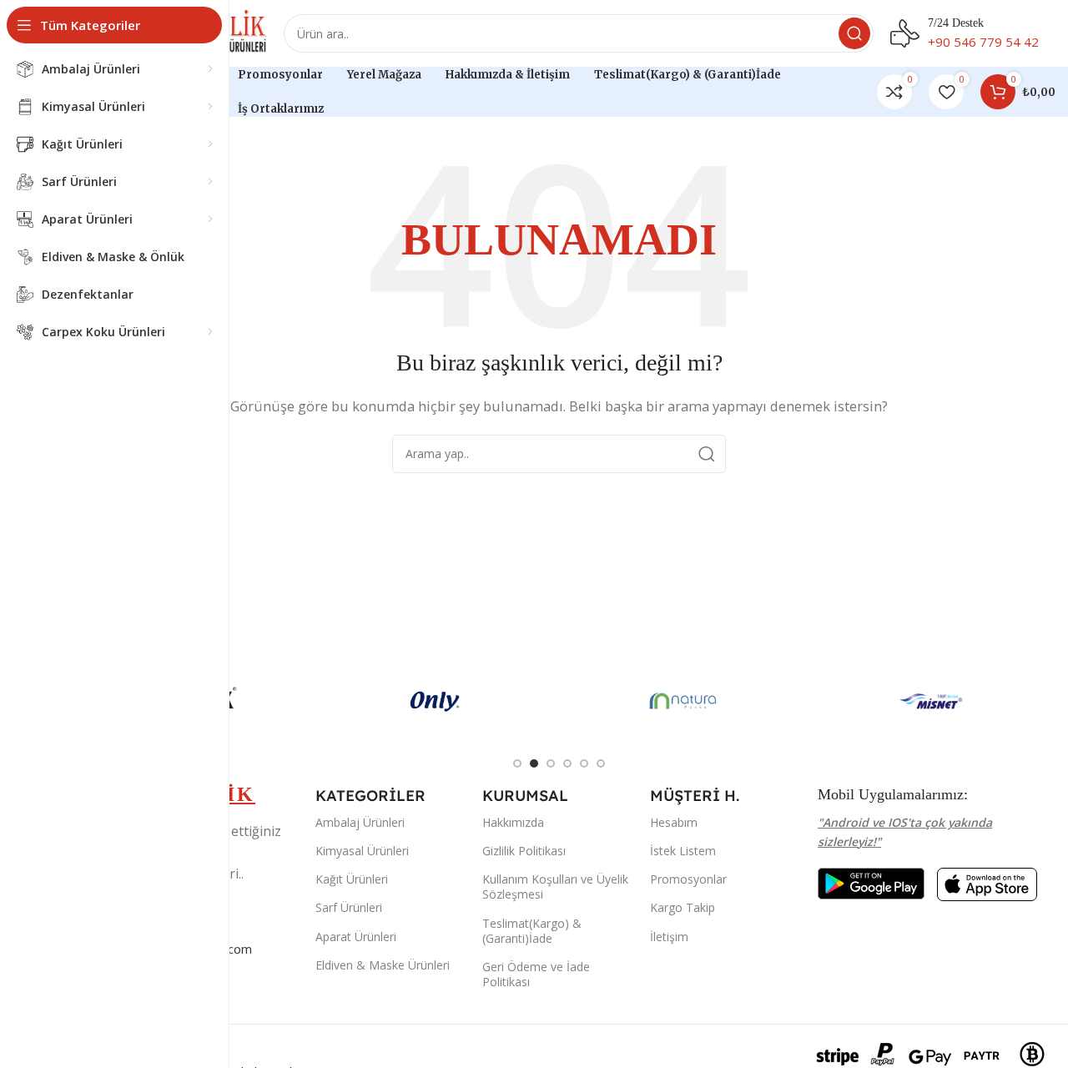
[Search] (854, 33)
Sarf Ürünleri (348, 907)
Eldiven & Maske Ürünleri (382, 965)
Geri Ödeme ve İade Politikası (536, 974)
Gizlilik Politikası (524, 851)
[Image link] (871, 882)
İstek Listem (683, 851)
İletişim (669, 937)
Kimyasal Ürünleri (362, 851)
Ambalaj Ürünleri (360, 822)
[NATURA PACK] (683, 701)
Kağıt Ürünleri (351, 879)
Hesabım (674, 822)
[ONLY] (435, 701)
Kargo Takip (682, 907)
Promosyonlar (688, 879)
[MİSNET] (932, 701)
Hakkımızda (513, 822)
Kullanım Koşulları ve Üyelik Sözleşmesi (555, 886)
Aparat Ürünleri (355, 937)
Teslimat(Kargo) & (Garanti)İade (532, 930)
